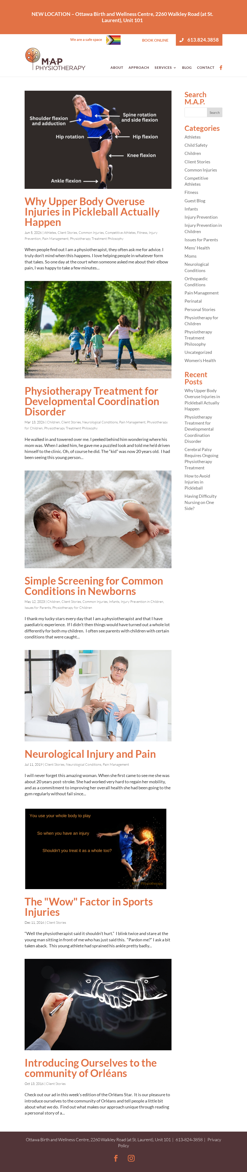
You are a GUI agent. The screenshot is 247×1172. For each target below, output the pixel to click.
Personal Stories (200, 309)
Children (53, 422)
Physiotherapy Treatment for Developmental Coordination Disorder (92, 401)
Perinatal (193, 301)
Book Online (155, 40)
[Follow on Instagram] (131, 1158)
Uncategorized (198, 352)
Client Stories (67, 232)
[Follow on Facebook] (116, 1158)
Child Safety (196, 145)
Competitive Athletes (120, 232)
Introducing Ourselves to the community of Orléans (91, 1068)
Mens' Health (197, 247)
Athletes (50, 232)
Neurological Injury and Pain (90, 754)
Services (163, 67)
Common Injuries (91, 232)
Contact (205, 67)
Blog (187, 67)
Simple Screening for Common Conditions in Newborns (94, 585)
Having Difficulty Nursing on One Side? (201, 502)
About (116, 67)
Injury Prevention (201, 217)
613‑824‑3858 (189, 1139)
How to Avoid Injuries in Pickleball (197, 481)
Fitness (142, 232)
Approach (139, 67)
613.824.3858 (202, 40)
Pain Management (55, 238)
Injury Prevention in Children (142, 601)
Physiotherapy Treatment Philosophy (97, 238)
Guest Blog (195, 200)
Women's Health (200, 360)
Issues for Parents (38, 607)
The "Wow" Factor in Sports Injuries (89, 906)
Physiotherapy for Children (72, 607)
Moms (191, 256)
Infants (114, 601)
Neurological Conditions (100, 422)
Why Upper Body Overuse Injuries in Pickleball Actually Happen (92, 211)
